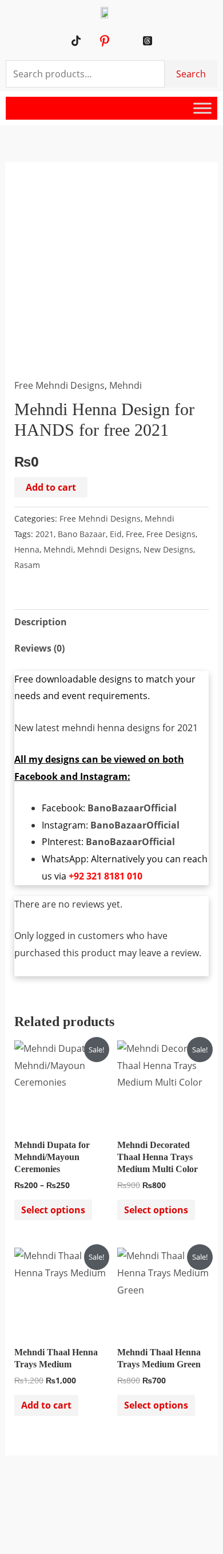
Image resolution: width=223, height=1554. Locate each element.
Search (191, 74)
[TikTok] (75, 40)
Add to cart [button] (46, 1405)
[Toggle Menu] (202, 108)
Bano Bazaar (82, 533)
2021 (44, 533)
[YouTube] (90, 40)
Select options (53, 1210)
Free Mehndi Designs (59, 385)
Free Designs (171, 533)
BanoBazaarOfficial (132, 808)
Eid (116, 533)
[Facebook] (133, 40)
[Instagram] (118, 40)
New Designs (168, 549)
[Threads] (147, 40)
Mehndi (125, 385)
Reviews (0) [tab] (39, 648)
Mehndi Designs (108, 549)
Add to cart (51, 487)
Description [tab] (40, 622)
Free (134, 533)
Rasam (27, 564)
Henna (26, 549)
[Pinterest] (104, 40)
